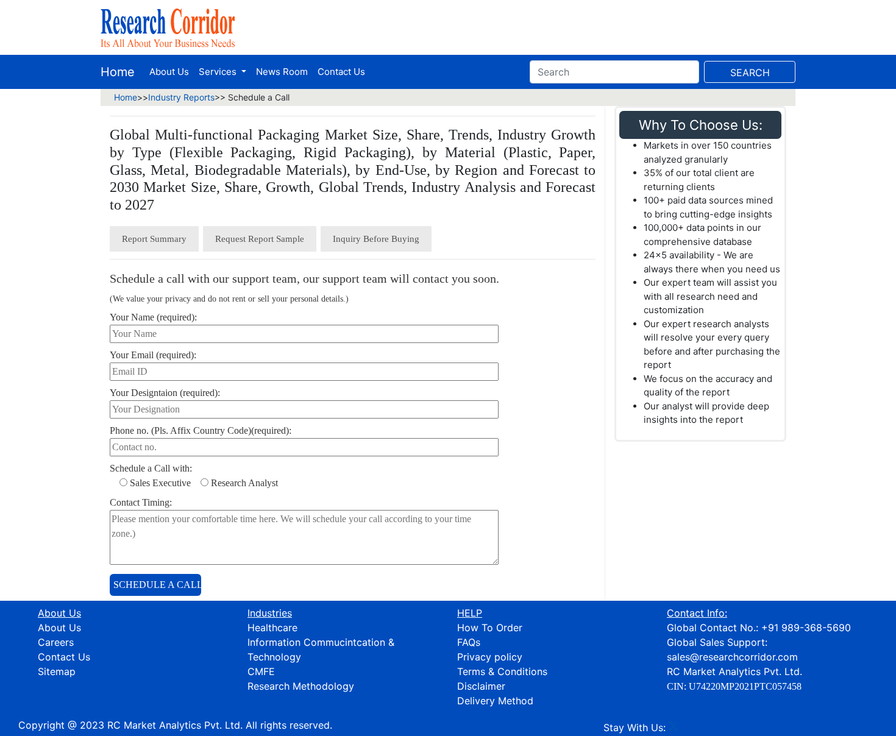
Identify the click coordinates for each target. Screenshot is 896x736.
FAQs (468, 642)
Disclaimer (481, 686)
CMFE (261, 671)
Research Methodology (300, 686)
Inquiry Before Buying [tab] (376, 239)
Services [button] (219, 71)
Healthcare (272, 627)
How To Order (489, 627)
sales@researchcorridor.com (732, 657)
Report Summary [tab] (154, 239)
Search (750, 72)
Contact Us (341, 71)
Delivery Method (495, 701)
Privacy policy (489, 657)
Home (118, 72)
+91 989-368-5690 (806, 627)
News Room (282, 71)
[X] (673, 727)
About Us (169, 71)
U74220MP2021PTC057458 (745, 686)
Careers (56, 642)
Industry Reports (181, 97)
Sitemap (57, 671)
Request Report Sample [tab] (259, 239)
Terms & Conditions (502, 671)
